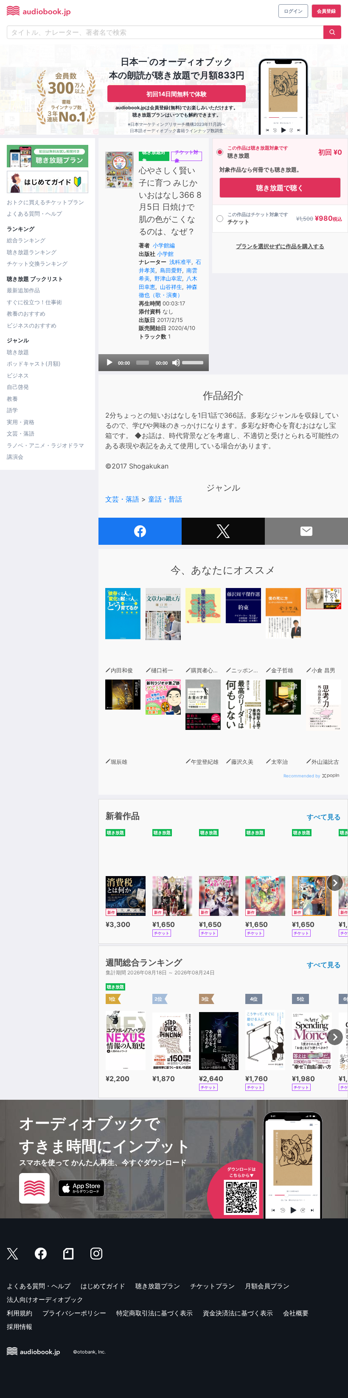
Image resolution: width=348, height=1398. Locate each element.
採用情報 (19, 1327)
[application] (153, 362)
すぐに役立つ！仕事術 (34, 302)
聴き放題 (18, 352)
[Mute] (176, 362)
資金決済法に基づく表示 (238, 1313)
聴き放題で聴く (280, 187)
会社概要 (296, 1313)
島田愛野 (171, 270)
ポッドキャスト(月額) (34, 363)
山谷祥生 (171, 286)
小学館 (165, 253)
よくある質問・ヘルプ (34, 213)
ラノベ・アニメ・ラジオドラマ (45, 445)
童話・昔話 (165, 499)
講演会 (15, 456)
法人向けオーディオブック (45, 1299)
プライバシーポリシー (74, 1313)
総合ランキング (26, 240)
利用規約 (19, 1313)
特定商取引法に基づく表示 (154, 1313)
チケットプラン (212, 1286)
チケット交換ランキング (37, 263)
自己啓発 (18, 386)
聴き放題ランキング (31, 252)
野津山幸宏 (168, 278)
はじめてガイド (103, 1286)
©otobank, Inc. (89, 1352)
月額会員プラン (267, 1286)
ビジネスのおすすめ (31, 325)
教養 (12, 398)
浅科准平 (180, 261)
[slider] (193, 361)
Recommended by (301, 775)
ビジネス (18, 375)
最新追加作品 (23, 290)
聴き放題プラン (157, 1286)
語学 (12, 410)
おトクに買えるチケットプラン (45, 202)
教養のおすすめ (26, 313)
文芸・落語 (20, 433)
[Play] (109, 362)
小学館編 (164, 245)
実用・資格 (20, 422)
